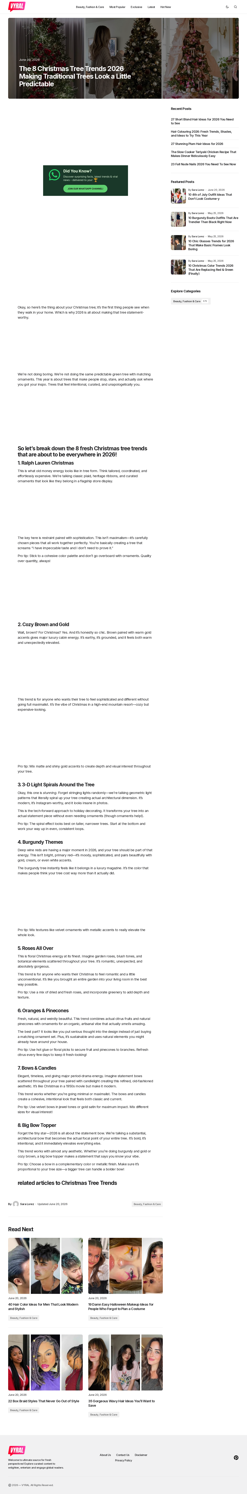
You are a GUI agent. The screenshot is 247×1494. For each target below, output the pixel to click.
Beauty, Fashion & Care (147, 1204)
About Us (105, 1455)
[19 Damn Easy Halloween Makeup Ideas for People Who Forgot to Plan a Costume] (125, 1266)
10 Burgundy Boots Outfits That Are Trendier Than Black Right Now (213, 220)
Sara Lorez (198, 189)
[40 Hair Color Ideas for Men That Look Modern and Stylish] (45, 1266)
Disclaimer (141, 1455)
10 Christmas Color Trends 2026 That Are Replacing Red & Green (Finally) (210, 269)
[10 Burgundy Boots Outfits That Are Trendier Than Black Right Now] (178, 219)
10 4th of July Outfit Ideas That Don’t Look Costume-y (210, 196)
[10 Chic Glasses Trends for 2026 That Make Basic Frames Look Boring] (178, 242)
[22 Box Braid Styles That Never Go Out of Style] (45, 1362)
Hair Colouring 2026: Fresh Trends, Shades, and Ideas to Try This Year (201, 133)
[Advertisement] (76, 136)
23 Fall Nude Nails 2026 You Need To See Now (203, 164)
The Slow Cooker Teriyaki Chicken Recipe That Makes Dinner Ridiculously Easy (203, 154)
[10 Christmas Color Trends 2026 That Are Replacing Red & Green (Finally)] (178, 267)
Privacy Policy (123, 1460)
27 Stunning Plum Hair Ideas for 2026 (197, 144)
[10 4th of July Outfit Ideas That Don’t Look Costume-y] (178, 196)
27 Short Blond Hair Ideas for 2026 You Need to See (202, 121)
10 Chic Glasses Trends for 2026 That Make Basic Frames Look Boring (211, 245)
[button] (227, 6)
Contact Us (122, 1455)
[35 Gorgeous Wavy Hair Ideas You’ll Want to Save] (125, 1362)
